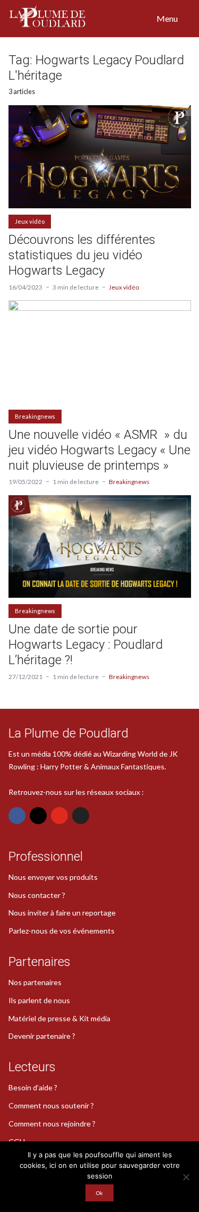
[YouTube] (59, 815)
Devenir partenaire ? (41, 1035)
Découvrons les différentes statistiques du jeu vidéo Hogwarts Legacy (81, 255)
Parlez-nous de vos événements (61, 930)
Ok (99, 1193)
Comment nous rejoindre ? (52, 1123)
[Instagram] (38, 815)
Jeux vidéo (30, 221)
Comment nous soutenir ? (51, 1105)
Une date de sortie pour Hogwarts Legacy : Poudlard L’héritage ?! (85, 644)
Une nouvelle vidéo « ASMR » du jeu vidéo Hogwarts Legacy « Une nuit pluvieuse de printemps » (99, 450)
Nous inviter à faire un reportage (62, 912)
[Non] (185, 1177)
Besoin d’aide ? (32, 1087)
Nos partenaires (35, 982)
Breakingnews (35, 416)
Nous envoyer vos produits (53, 877)
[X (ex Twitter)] (80, 815)
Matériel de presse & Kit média (59, 1018)
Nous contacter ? (36, 895)
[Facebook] (16, 815)
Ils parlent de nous (39, 1000)
